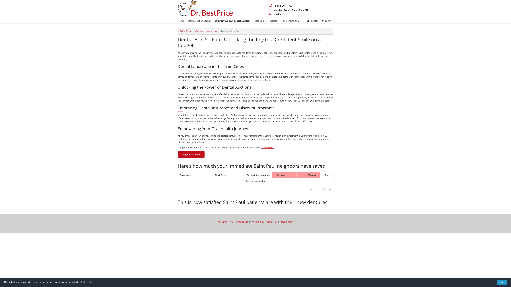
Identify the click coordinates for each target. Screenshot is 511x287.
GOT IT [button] (502, 282)
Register (313, 20)
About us (222, 221)
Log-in (328, 20)
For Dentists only (290, 20)
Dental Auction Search (199, 20)
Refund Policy (286, 221)
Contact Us (271, 221)
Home (181, 20)
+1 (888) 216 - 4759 (283, 5)
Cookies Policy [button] (87, 282)
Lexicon (274, 20)
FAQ (231, 221)
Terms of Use (241, 221)
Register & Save (191, 154)
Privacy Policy (257, 221)
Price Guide (260, 20)
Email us (278, 14)
